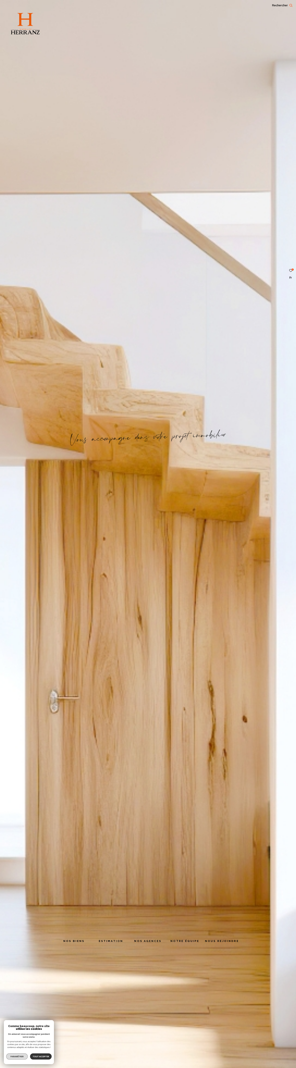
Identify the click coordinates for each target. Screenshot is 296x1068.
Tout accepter (41, 1056)
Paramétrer (17, 1056)
